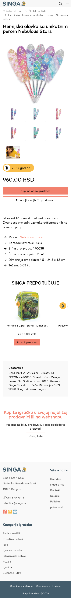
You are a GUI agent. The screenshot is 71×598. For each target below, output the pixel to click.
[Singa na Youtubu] (15, 511)
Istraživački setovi (14, 555)
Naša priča (57, 484)
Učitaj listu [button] (36, 435)
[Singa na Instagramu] (10, 511)
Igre (5, 544)
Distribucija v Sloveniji (22, 585)
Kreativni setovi (13, 539)
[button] (60, 3)
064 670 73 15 (15, 497)
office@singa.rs (16, 503)
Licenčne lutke (12, 572)
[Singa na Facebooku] (5, 511)
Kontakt (55, 490)
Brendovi (56, 478)
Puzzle (7, 561)
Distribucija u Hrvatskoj (48, 585)
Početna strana (13, 11)
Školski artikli (37, 11)
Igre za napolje (12, 550)
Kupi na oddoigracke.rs (35, 190)
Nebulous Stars (31, 237)
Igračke (7, 567)
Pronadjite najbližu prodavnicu (35, 200)
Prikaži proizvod (27, 342)
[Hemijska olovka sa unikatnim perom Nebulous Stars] (35, 73)
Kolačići (55, 495)
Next (62, 305)
